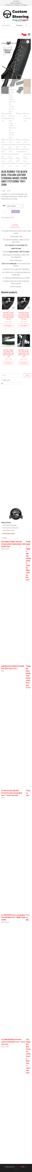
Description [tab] (15, 225)
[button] (27, 41)
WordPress (17, 1167)
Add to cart (15, 212)
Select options (8, 325)
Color (3, 205)
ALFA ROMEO (11, 217)
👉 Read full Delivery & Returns (8, 533)
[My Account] (19, 35)
